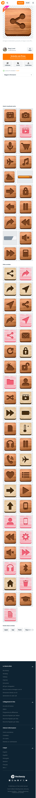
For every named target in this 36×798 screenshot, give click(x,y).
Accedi (27, 3)
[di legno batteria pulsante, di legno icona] (10, 707)
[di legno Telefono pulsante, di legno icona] (10, 300)
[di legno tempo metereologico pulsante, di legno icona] (25, 223)
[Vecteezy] (3, 3)
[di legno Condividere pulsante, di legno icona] (10, 315)
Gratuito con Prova (18, 57)
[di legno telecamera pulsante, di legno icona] (10, 131)
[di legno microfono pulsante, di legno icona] (10, 177)
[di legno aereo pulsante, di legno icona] (10, 208)
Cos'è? (17, 70)
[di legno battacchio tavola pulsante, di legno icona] (10, 115)
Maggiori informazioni (10, 75)
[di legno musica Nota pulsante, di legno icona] (10, 224)
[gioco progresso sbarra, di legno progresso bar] (11, 239)
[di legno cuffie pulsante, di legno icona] (10, 754)
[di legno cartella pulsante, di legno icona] (10, 630)
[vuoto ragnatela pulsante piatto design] (10, 346)
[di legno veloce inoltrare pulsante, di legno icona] (10, 377)
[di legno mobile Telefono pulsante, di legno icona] (10, 146)
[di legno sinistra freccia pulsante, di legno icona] (10, 284)
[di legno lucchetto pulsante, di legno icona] (10, 269)
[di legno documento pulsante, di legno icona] (10, 723)
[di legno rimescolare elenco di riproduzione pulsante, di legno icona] (10, 661)
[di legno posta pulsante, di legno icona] (10, 552)
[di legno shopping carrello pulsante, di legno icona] (10, 193)
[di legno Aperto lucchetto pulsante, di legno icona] (10, 614)
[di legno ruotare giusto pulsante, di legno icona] (10, 568)
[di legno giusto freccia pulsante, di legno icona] (10, 253)
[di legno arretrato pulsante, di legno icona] (10, 331)
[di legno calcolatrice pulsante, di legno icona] (10, 393)
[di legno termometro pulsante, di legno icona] (10, 738)
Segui (30, 50)
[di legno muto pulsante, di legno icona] (10, 362)
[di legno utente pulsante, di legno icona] (10, 645)
